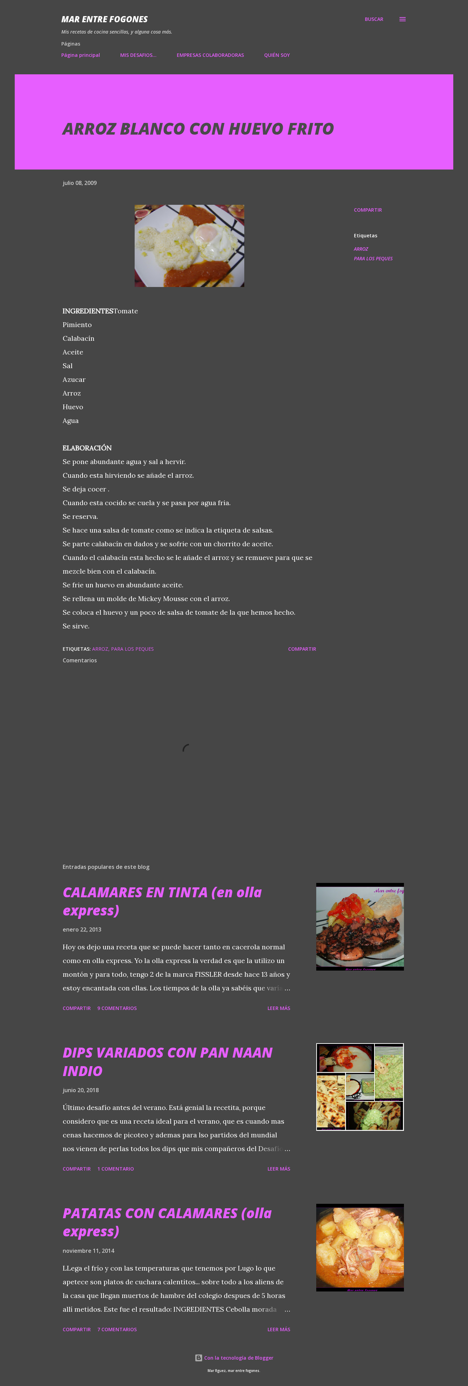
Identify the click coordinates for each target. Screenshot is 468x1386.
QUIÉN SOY (277, 55)
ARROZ (361, 249)
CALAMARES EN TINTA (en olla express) (162, 901)
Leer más (279, 1008)
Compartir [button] (368, 210)
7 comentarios (117, 1329)
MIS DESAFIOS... (138, 55)
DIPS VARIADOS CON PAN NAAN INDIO (168, 1061)
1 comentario (115, 1168)
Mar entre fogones (104, 19)
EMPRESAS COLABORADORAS (210, 55)
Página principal (80, 55)
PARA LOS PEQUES (373, 258)
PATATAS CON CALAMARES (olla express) (167, 1221)
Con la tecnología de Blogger (238, 1357)
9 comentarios (117, 1008)
